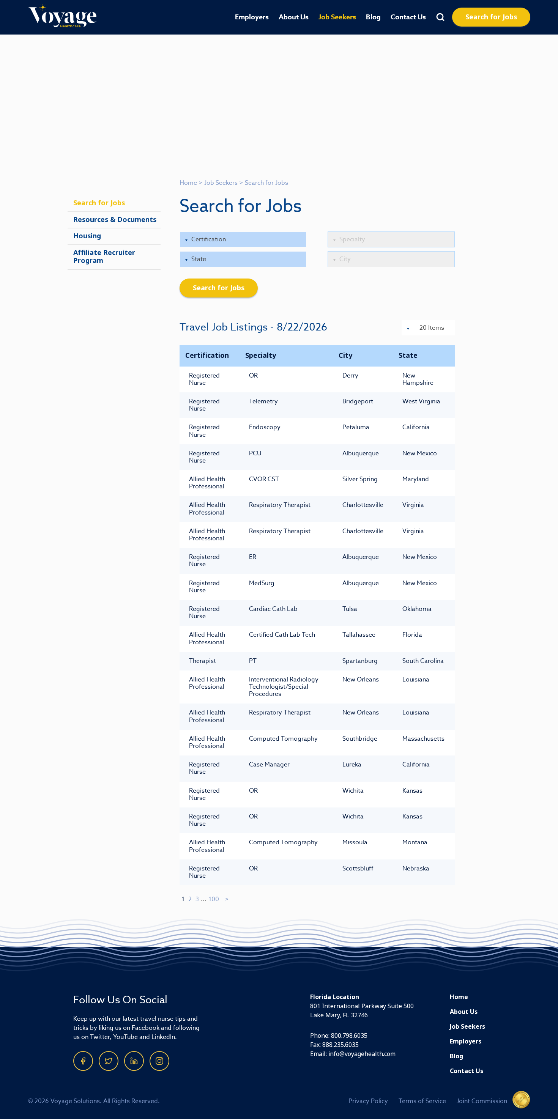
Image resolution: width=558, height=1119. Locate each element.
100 (213, 899)
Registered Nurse (204, 379)
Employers (252, 17)
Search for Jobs (491, 17)
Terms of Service (422, 1101)
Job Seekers (337, 17)
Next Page (227, 899)
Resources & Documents (114, 220)
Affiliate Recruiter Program (104, 257)
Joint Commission (482, 1101)
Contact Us (408, 17)
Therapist (202, 661)
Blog (373, 17)
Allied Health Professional (207, 483)
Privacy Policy (368, 1101)
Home (188, 182)
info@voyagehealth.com (362, 1054)
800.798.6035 (349, 1035)
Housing (87, 236)
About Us (294, 17)
